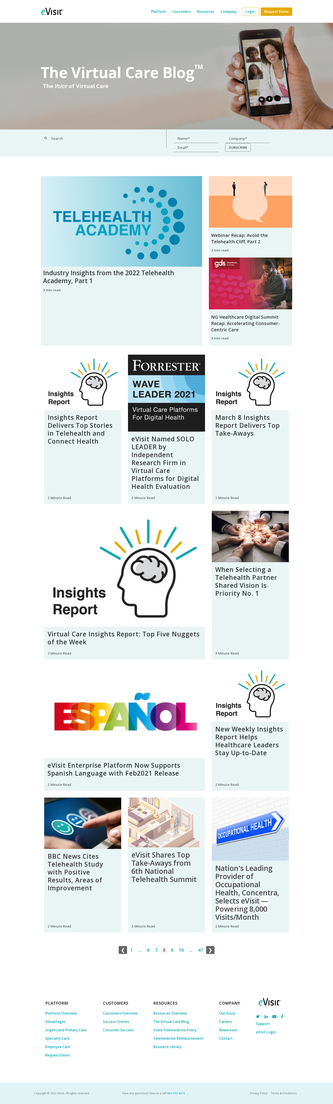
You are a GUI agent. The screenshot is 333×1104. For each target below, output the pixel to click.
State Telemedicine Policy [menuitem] (175, 1030)
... (140, 950)
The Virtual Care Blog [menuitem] (171, 1021)
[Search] (45, 138)
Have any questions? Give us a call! (153, 1093)
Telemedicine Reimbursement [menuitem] (178, 1038)
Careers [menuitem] (225, 1021)
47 (200, 950)
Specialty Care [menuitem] (57, 1038)
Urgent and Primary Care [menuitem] (66, 1030)
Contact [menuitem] (226, 1038)
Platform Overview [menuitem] (61, 1013)
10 (181, 950)
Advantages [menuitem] (55, 1021)
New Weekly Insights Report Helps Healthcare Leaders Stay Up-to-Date (249, 741)
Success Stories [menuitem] (116, 1021)
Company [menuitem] (228, 11)
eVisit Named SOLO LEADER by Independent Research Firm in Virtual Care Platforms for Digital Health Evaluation (165, 463)
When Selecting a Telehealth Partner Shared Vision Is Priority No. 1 (246, 581)
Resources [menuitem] (205, 11)
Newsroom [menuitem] (228, 1030)
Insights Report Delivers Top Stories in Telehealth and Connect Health (80, 429)
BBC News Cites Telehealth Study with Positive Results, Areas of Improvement (75, 872)
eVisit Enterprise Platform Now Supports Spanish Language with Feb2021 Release (114, 769)
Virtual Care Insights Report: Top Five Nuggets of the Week (124, 638)
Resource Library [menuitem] (167, 1046)
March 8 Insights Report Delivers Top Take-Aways (247, 425)
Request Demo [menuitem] (57, 1055)
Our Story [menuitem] (227, 1013)
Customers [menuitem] (181, 11)
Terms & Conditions (284, 1093)
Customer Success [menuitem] (118, 1030)
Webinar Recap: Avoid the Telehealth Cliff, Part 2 (239, 238)
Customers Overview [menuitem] (120, 1013)
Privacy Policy (258, 1093)
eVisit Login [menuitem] (266, 1032)
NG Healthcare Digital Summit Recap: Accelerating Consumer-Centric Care (245, 323)
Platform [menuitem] (158, 11)
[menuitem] (250, 11)
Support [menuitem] (263, 1023)
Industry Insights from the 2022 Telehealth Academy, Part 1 (108, 276)
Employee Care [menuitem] (57, 1046)
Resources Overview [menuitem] (170, 1013)
